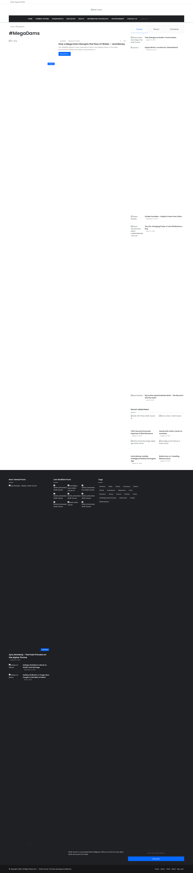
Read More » (64, 54)
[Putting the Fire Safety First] (88, 488)
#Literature (126, 486)
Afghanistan (122, 490)
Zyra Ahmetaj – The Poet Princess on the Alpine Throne (27, 656)
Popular (139, 29)
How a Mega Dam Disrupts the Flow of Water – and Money (92, 44)
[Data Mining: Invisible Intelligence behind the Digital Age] (143, 447)
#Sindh (101, 490)
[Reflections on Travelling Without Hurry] (171, 447)
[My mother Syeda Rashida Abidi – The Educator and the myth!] (137, 398)
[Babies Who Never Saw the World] (74, 488)
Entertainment (118, 19)
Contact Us (132, 19)
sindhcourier (123, 498)
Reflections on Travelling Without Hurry (169, 457)
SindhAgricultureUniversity (107, 498)
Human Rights (57, 19)
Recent (156, 29)
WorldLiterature (104, 501)
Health (81, 19)
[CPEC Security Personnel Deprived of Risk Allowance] (143, 422)
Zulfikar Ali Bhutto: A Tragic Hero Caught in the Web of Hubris (36, 676)
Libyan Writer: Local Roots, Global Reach (161, 47)
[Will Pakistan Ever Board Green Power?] (60, 488)
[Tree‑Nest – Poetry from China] (60, 505)
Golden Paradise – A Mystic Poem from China (163, 216)
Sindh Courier (43, 869)
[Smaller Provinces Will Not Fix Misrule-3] (74, 496)
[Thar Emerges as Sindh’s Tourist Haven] (137, 40)
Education (71, 19)
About (163, 869)
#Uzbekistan (111, 490)
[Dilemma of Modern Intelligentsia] (74, 505)
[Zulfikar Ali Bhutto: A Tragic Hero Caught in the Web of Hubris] (15, 757)
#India (110, 486)
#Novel (135, 486)
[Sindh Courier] (96, 9)
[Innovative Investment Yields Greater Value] (60, 496)
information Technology (97, 19)
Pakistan (127, 494)
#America (102, 486)
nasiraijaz (63, 41)
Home (30, 19)
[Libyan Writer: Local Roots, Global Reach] (137, 130)
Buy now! (180, 869)
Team (168, 869)
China (130, 490)
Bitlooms (68, 869)
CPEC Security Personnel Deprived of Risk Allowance (142, 432)
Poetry (135, 494)
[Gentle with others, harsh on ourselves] (171, 422)
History (111, 494)
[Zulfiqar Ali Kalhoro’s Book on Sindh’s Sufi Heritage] (15, 668)
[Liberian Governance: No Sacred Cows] (88, 496)
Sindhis (132, 498)
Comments (174, 29)
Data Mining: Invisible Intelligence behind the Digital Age (143, 458)
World (174, 869)
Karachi (118, 494)
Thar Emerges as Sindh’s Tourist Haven (160, 37)
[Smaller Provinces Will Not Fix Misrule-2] (88, 505)
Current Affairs (42, 19)
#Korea (118, 486)
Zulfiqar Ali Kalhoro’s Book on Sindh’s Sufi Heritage (35, 666)
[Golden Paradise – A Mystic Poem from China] (137, 219)
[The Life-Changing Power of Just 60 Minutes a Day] (137, 309)
